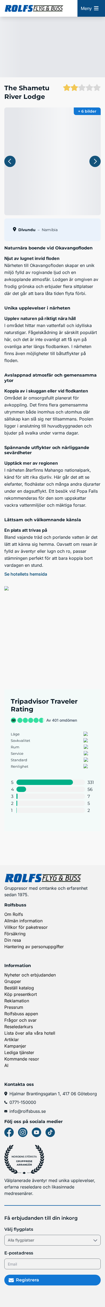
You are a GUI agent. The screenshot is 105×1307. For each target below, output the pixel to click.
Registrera (27, 1279)
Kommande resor (21, 1059)
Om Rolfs (13, 914)
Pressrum (13, 1007)
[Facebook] (9, 1132)
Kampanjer (15, 1046)
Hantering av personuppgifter (34, 946)
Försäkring (15, 933)
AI (6, 1065)
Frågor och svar (20, 1020)
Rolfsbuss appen (21, 1013)
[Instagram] (22, 1132)
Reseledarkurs (18, 1026)
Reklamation (16, 1000)
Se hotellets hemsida (25, 574)
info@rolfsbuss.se (27, 1111)
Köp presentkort (20, 994)
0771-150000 (22, 1102)
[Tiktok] (50, 1132)
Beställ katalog (19, 987)
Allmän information (23, 920)
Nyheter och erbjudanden (30, 975)
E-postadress (18, 1253)
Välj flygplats (18, 1229)
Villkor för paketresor (26, 927)
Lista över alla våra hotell (29, 1033)
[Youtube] (36, 1132)
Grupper (12, 981)
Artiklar (11, 1039)
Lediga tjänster (19, 1052)
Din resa (12, 940)
